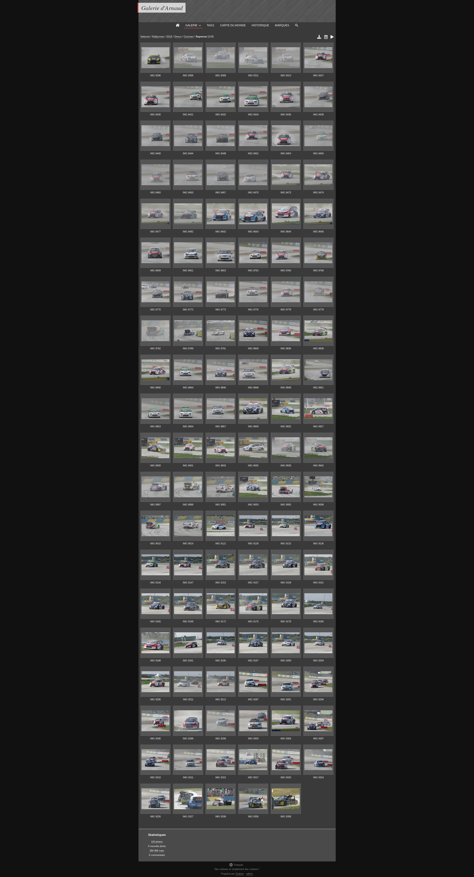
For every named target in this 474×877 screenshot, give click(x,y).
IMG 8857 (220, 426)
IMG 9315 (220, 777)
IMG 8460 (155, 192)
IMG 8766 (286, 270)
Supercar (201, 36)
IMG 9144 (155, 582)
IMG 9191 (188, 660)
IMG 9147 (188, 582)
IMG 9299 (220, 738)
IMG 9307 (318, 738)
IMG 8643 (253, 231)
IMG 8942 (318, 465)
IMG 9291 (286, 699)
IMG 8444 (188, 153)
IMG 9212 (220, 699)
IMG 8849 (286, 387)
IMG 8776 (253, 309)
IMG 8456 (318, 153)
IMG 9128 (253, 543)
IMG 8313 (286, 75)
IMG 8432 (220, 114)
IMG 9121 (220, 543)
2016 (169, 36)
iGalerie (240, 873)
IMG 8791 (220, 348)
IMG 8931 (188, 465)
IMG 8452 (253, 153)
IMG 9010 (155, 543)
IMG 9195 (220, 660)
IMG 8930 (155, 465)
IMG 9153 (220, 582)
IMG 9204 (318, 660)
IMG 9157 (253, 582)
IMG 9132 (286, 543)
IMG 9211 (188, 699)
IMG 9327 (188, 816)
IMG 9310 (155, 777)
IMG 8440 (155, 153)
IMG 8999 (188, 504)
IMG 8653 (220, 270)
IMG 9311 (188, 777)
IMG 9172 (220, 621)
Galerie (191, 25)
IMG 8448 (220, 153)
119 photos (157, 841)
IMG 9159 (286, 582)
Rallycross (158, 36)
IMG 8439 (318, 114)
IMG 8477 (155, 231)
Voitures (145, 36)
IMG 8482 (188, 231)
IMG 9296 (155, 738)
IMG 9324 (318, 777)
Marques (282, 25)
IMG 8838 (318, 348)
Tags (210, 25)
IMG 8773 (220, 309)
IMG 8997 (155, 504)
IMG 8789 (188, 348)
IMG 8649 (155, 270)
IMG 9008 (318, 504)
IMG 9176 (253, 621)
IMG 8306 (188, 75)
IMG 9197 (253, 660)
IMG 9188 (155, 660)
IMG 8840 (155, 387)
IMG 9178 (286, 621)
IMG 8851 (318, 387)
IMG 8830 (253, 348)
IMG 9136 (318, 543)
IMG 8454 (286, 153)
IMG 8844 (188, 387)
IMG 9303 (253, 738)
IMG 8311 (253, 75)
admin (249, 873)
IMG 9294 (318, 699)
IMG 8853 (155, 426)
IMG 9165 (155, 621)
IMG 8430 (155, 114)
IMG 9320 (286, 777)
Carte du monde (233, 25)
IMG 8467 (220, 192)
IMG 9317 (253, 777)
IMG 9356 (253, 816)
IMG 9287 (253, 699)
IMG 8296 (155, 75)
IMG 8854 (188, 426)
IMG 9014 (188, 543)
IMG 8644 (286, 231)
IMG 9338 (220, 816)
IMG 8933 (220, 465)
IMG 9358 (286, 816)
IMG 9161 (318, 582)
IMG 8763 (253, 270)
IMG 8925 (286, 426)
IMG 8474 (318, 192)
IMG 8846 (220, 387)
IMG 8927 (318, 426)
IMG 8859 (253, 426)
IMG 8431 (188, 114)
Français (236, 865)
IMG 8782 (155, 348)
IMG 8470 (253, 192)
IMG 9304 (286, 738)
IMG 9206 (155, 699)
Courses (188, 36)
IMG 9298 (188, 738)
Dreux (177, 36)
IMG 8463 (188, 192)
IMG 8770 (155, 309)
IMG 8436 (286, 114)
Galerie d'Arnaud (162, 8)
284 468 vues (157, 850)
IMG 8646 (318, 231)
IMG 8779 (318, 309)
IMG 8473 (286, 192)
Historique (260, 25)
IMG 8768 (318, 270)
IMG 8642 (220, 231)
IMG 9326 (155, 816)
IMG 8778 (286, 309)
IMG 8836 (286, 348)
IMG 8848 (253, 387)
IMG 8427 (318, 75)
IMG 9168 (188, 621)
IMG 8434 (253, 114)
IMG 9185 (318, 621)
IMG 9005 (286, 504)
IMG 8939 (286, 465)
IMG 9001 (220, 504)
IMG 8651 (188, 270)
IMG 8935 (253, 465)
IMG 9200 (286, 660)
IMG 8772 (188, 309)
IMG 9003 (253, 504)
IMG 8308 (220, 75)
